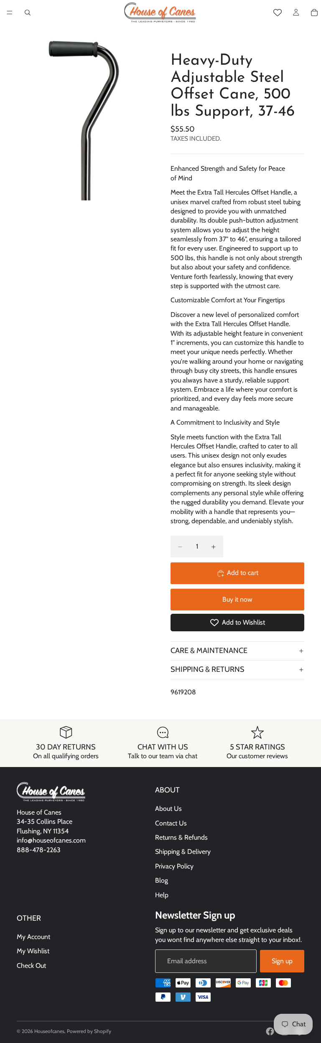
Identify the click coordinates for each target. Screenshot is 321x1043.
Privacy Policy (174, 866)
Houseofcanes (49, 1031)
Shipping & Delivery (183, 852)
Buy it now (237, 599)
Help (161, 895)
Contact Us (171, 823)
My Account (33, 937)
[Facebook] (270, 1031)
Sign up (282, 961)
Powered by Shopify (89, 1031)
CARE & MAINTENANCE (209, 650)
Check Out (31, 966)
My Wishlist (33, 951)
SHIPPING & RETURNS (208, 669)
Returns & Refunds (181, 837)
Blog (161, 880)
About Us (168, 809)
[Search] (27, 12)
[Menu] (9, 12)
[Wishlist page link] (277, 12)
